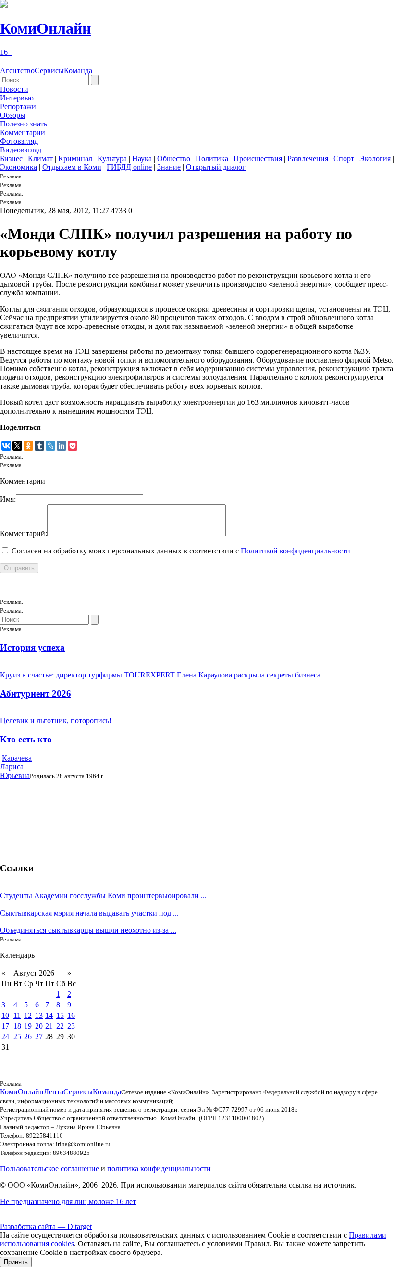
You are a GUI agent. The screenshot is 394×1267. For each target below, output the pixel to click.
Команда (78, 70)
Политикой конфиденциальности (295, 551)
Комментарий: (23, 533)
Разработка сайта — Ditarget (46, 1226)
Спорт (343, 158)
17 (5, 1026)
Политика (212, 158)
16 (71, 1015)
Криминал (75, 158)
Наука (142, 158)
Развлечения (307, 158)
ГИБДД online (129, 167)
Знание (169, 167)
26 (28, 1036)
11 (17, 1015)
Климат (40, 158)
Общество (173, 158)
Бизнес (11, 158)
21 (49, 1026)
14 (49, 1015)
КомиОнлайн (45, 28)
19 (28, 1026)
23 (71, 1026)
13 (39, 1015)
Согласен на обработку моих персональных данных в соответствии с (181, 551)
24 (5, 1036)
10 (5, 1015)
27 (39, 1036)
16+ (6, 52)
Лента (53, 1092)
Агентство (17, 70)
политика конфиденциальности (159, 1169)
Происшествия (258, 158)
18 (17, 1026)
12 (28, 1015)
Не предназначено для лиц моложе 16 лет (68, 1201)
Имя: (8, 499)
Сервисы (49, 70)
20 (39, 1026)
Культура (112, 158)
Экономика (18, 167)
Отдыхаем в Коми (71, 167)
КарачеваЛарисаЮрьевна (16, 766)
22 (60, 1026)
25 (17, 1036)
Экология (375, 158)
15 (60, 1015)
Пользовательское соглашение (49, 1169)
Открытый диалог (216, 167)
